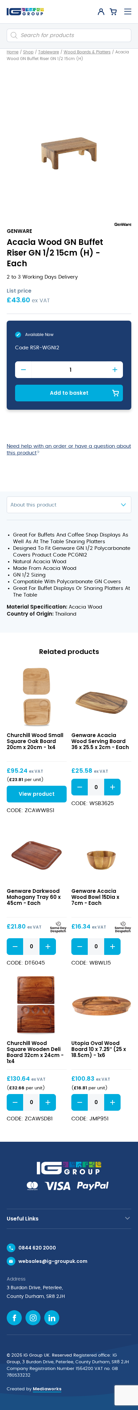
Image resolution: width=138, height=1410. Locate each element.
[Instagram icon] (33, 1317)
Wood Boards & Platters (87, 52)
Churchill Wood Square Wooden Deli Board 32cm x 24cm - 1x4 (35, 1052)
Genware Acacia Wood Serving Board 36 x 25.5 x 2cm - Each (100, 741)
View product (37, 697)
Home (12, 52)
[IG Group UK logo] (25, 11)
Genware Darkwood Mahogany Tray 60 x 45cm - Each (34, 897)
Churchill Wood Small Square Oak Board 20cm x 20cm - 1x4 (35, 741)
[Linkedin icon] (51, 1317)
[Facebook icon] (14, 1317)
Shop (28, 52)
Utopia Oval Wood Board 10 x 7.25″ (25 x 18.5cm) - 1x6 (98, 1049)
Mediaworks (47, 1389)
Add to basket (69, 392)
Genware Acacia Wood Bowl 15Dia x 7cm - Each (95, 897)
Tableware (48, 52)
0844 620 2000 (37, 1248)
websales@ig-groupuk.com (52, 1261)
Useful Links (23, 1218)
